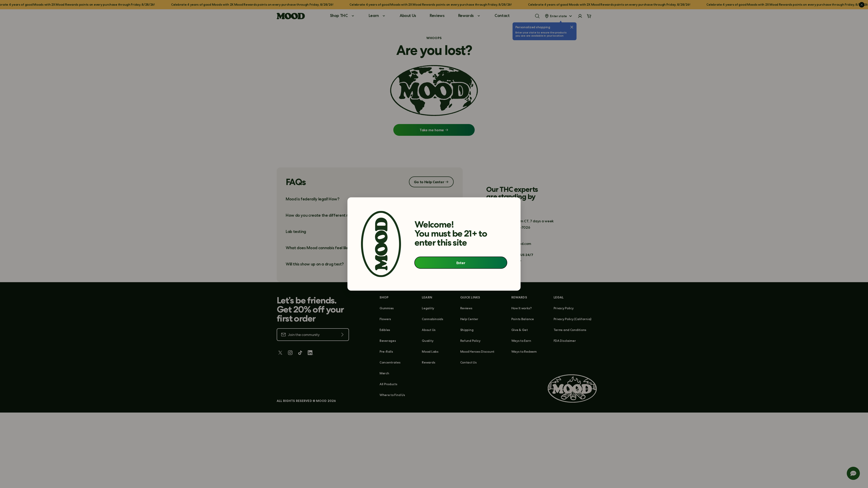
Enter (460, 262)
